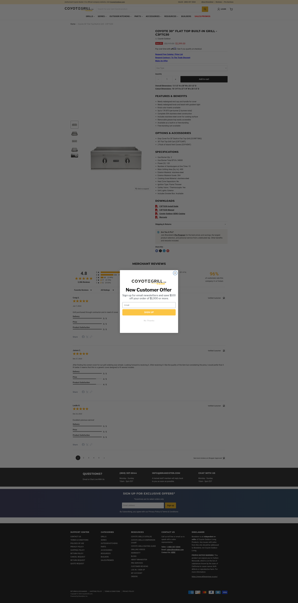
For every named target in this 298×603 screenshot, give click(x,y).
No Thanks (149, 321)
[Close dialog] (175, 273)
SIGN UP (149, 312)
